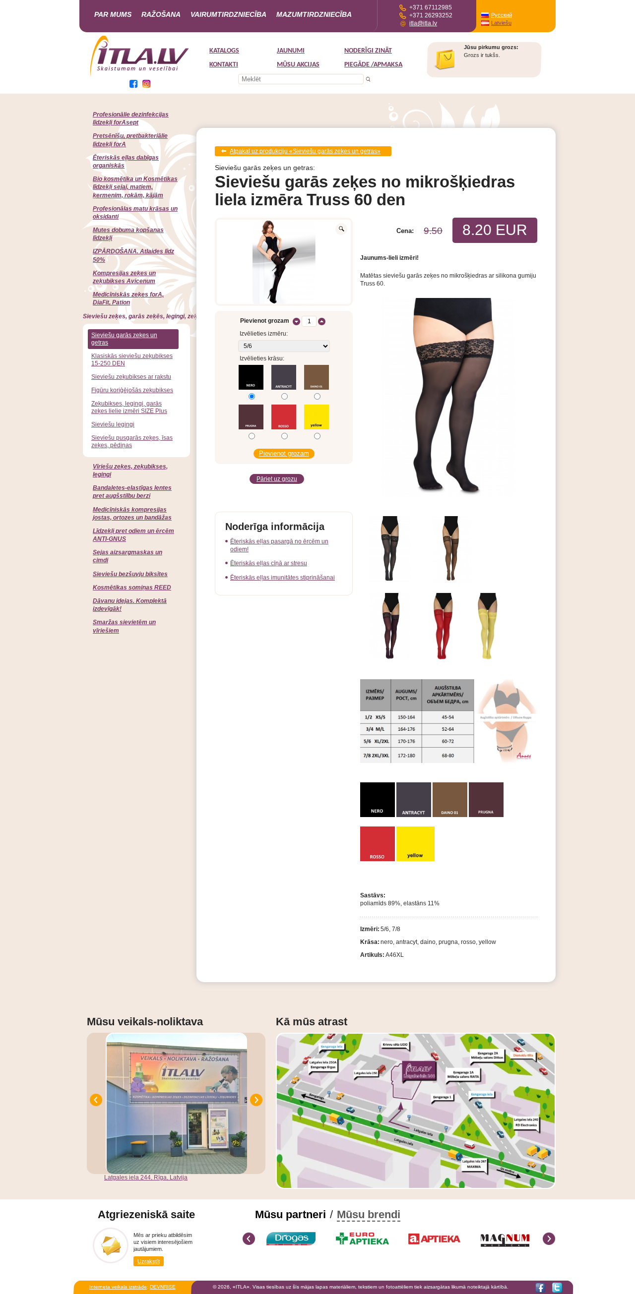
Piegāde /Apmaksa (373, 64)
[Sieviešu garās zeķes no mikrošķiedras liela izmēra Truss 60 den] (284, 262)
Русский (501, 15)
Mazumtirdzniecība (314, 14)
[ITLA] (139, 75)
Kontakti (223, 64)
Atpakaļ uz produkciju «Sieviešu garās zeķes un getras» (305, 151)
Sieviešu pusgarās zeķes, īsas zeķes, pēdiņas (132, 441)
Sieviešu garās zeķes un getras (124, 339)
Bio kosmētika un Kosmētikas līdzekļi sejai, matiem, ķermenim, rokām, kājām (135, 187)
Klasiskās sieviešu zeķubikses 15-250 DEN (132, 360)
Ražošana (161, 14)
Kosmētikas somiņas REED (132, 587)
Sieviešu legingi (112, 424)
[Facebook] (540, 1288)
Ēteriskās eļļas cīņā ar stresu (268, 563)
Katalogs (224, 51)
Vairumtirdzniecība (228, 14)
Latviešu (501, 23)
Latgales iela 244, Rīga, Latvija (146, 1177)
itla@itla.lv (423, 23)
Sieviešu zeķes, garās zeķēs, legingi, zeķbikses (149, 316)
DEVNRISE (163, 1287)
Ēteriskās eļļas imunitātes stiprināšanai (282, 577)
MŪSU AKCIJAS (298, 64)
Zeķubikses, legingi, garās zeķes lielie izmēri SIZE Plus (129, 407)
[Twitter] (557, 1288)
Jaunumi (291, 51)
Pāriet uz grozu (276, 478)
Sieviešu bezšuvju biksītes (130, 574)
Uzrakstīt (148, 1261)
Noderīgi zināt (368, 51)
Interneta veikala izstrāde (118, 1287)
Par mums (112, 14)
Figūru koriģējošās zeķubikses (132, 390)
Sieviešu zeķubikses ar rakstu (131, 376)
